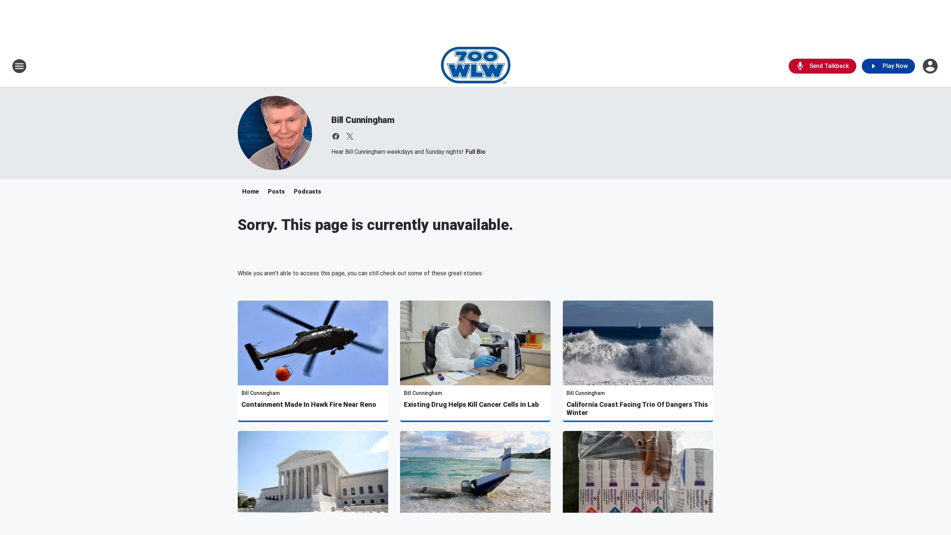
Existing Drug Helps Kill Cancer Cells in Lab (471, 404)
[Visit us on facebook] (335, 136)
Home (250, 191)
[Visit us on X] (349, 136)
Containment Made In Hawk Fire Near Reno (308, 404)
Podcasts (307, 191)
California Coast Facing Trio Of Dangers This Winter (637, 408)
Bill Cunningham (363, 120)
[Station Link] (475, 66)
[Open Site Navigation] (19, 66)
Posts (276, 191)
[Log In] (931, 66)
